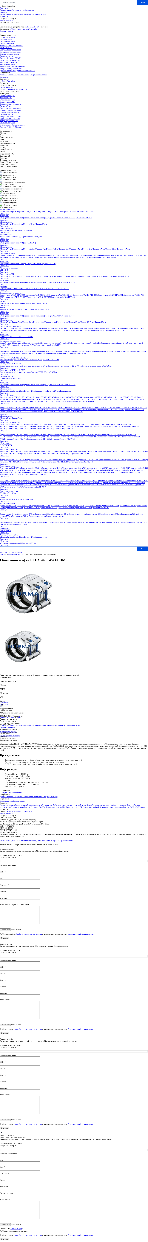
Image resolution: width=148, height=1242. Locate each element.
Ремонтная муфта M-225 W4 (47, 485)
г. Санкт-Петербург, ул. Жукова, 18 (23, 29)
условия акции (16, 1229)
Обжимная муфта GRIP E (129, 255)
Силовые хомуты (7, 56)
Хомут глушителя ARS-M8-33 (35, 451)
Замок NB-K (44, 310)
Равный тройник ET (32, 343)
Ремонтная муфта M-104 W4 (14, 483)
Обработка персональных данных (38, 841)
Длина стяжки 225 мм (14, 508)
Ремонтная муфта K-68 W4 (31, 468)
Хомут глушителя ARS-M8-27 (12, 451)
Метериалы (4, 216)
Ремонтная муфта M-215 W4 (24, 485)
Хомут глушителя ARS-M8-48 (53, 453)
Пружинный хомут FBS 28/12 (11, 435)
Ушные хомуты (6, 39)
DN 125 (42, 289)
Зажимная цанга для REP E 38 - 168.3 (14, 360)
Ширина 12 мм (29, 224)
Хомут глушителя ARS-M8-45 (131, 451)
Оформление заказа (20, 14)
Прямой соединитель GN (21, 328)
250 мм (19, 499)
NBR (7, 270)
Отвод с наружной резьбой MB (43, 351)
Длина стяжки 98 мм (24, 506)
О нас (2, 793)
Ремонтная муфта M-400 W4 (36, 487)
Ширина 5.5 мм (6, 249)
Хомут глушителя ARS (9, 62)
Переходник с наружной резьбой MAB (15, 351)
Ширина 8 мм (64, 249)
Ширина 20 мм (18, 391)
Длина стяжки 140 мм (75, 506)
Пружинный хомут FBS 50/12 (16, 439)
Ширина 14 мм (62, 322)
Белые (2, 531)
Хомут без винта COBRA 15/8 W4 (53, 401)
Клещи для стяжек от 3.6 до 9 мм (13, 366)
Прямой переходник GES (115, 330)
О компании (29, 10)
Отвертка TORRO (38, 372)
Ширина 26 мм (53, 391)
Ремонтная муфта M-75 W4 (119, 481)
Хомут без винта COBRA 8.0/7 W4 (41, 397)
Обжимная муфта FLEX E (50, 255)
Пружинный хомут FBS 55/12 (39, 439)
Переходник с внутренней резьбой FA (55, 343)
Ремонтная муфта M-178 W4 (125, 483)
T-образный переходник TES (107, 328)
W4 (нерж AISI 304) (68, 218)
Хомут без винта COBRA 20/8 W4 (93, 408)
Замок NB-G (24, 310)
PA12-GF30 (24, 337)
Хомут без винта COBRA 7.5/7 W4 (13, 397)
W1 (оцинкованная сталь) (10, 218)
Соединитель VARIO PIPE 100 (12, 295)
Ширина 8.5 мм (75, 249)
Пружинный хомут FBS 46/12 (110, 437)
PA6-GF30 (7, 337)
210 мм (14, 499)
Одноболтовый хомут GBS (10, 378)
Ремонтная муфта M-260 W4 (69, 485)
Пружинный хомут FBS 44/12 (86, 437)
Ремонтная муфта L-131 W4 (124, 470)
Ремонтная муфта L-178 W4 (68, 472)
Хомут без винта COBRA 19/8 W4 (67, 408)
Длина (2, 497)
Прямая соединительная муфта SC (15, 353)
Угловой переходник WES (30, 330)
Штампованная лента (38, 303)
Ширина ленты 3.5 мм (61, 522)
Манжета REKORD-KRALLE (91, 276)
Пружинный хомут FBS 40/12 (39, 437)
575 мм (30, 499)
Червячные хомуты (7, 37)
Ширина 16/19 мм (87, 322)
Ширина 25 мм (41, 391)
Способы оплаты (21, 725)
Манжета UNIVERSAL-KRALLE (116, 276)
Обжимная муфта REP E (90, 255)
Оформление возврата (37, 14)
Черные (8, 531)
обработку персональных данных (28, 934)
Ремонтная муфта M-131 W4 (36, 483)
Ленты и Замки (6, 48)
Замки (2, 307)
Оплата (10, 14)
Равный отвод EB (7, 343)
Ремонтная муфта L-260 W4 (14, 474)
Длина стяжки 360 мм (100, 508)
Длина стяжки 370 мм (25, 514)
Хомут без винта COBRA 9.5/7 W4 (122, 397)
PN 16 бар (12, 493)
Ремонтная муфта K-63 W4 (10, 468)
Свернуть (4, 8)
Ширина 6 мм (17, 249)
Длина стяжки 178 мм (110, 506)
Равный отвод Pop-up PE (91, 351)
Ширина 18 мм (6, 391)
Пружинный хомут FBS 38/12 (16, 437)
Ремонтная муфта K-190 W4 (80, 470)
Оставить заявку (6, 31)
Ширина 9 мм (17, 224)
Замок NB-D (15, 310)
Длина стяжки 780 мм (20, 516)
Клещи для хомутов (7, 372)
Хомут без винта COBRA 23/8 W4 (26, 410)
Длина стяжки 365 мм (8, 514)
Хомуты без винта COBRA (10, 58)
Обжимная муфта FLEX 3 (71, 255)
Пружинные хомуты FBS (10, 60)
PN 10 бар (4, 493)
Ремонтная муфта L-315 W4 (11, 481)
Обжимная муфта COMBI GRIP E (52, 257)
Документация (6, 10)
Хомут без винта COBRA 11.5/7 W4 (90, 399)
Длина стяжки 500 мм (94, 514)
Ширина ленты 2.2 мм (9, 522)
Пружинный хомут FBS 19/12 (16, 426)
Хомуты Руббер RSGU (9, 535)
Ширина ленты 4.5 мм (79, 522)
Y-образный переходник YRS (71, 330)
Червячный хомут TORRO (27, 212)
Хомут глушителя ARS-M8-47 (30, 453)
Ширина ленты (6, 222)
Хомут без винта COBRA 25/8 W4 (80, 410)
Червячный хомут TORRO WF (50, 212)
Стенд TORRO (51, 372)
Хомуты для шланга (8, 230)
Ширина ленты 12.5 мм (18, 524)
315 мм (25, 499)
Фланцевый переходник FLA (21, 345)
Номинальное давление (9, 491)
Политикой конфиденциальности (81, 934)
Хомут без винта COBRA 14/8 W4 (26, 401)
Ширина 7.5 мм (6, 224)
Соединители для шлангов (10, 50)
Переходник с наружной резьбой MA (71, 353)
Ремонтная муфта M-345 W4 (14, 487)
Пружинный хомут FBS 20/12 (39, 426)
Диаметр (3, 287)
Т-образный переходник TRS (130, 328)
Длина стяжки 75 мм (8, 506)
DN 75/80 (24, 289)
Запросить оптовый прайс (10, 717)
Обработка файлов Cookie (62, 841)
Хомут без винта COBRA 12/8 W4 (117, 399)
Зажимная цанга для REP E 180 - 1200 (44, 360)
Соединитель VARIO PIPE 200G (85, 295)
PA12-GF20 (15, 337)
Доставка (3, 14)
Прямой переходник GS (60, 328)
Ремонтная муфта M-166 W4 (103, 483)
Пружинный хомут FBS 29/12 (35, 435)
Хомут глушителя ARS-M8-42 (107, 451)
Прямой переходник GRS (41, 328)
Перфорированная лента (20, 303)
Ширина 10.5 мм (123, 249)
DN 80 (30, 289)
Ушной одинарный (20, 237)
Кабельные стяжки (7, 504)
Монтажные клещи (23, 372)
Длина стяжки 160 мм (93, 506)
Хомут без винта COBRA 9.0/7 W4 (95, 397)
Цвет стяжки (5, 529)
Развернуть (4, 702)
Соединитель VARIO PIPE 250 (15, 297)
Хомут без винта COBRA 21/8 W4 (120, 408)
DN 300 (66, 289)
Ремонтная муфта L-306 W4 (35, 474)
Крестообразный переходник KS (83, 328)
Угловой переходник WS (50, 330)
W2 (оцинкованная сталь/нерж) (32, 218)
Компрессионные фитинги (10, 52)
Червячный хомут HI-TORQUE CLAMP (78, 212)
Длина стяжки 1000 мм (55, 516)
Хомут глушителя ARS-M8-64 (131, 460)
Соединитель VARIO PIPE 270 (39, 297)
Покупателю (5, 12)
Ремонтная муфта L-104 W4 (102, 470)
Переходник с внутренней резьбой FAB (86, 343)
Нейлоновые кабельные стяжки (12, 66)
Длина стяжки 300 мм (83, 508)
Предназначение (6, 228)
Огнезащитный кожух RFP (10, 255)
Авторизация (5, 552)
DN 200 (54, 289)
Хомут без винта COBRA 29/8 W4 (42, 412)
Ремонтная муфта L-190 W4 (89, 472)
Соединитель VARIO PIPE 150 (60, 295)
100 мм (3, 499)
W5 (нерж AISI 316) (84, 218)
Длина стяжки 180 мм (127, 506)
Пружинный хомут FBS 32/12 (82, 435)
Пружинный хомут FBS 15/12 (58, 424)
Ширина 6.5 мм (29, 249)
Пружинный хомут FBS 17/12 (105, 424)
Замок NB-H (34, 310)
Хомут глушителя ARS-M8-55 (84, 460)
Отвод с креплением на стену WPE (43, 353)
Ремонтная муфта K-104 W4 (96, 468)
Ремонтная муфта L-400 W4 (55, 481)
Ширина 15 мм (18, 537)
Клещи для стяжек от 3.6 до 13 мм (39, 366)
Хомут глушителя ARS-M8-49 (77, 453)
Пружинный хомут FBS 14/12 (35, 424)
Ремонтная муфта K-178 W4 (58, 470)
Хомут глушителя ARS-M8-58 (107, 460)
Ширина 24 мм (29, 391)
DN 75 (17, 289)
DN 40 (2, 289)
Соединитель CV (20, 276)
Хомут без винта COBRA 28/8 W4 (16, 412)
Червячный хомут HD (8, 212)
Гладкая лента (5, 303)
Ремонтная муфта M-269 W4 (91, 485)
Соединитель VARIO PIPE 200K (111, 295)
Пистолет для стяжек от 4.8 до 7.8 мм (96, 366)
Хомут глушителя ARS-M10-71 (30, 462)
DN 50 (7, 289)
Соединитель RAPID (49, 276)
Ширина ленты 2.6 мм (44, 522)
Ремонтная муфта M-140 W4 (58, 483)
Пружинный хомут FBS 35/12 (105, 435)
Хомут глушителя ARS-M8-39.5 (83, 451)
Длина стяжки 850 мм (37, 516)
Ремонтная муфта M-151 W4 (81, 483)
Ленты (2, 301)
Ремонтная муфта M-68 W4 (97, 481)
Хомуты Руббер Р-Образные (11, 69)
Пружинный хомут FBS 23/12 (110, 426)
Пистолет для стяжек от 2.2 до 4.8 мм (67, 366)
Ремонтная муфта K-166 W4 (36, 470)
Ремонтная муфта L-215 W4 (111, 472)
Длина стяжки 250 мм (48, 508)
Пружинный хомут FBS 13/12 (11, 424)
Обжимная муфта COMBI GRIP (26, 257)
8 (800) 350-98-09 (6, 21)
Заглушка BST (5, 328)
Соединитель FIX (7, 276)
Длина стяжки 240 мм (31, 508)
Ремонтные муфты (7, 64)
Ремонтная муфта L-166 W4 (46, 472)
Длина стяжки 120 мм (41, 506)
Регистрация (17, 552)
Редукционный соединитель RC (114, 351)
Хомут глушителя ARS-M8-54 (60, 460)
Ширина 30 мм (65, 391)
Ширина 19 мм (100, 322)
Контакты (4, 16)
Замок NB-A (5, 310)
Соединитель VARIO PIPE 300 (63, 297)
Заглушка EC (19, 343)
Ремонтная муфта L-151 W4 (24, 472)
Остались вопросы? (7, 727)
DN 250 (60, 289)
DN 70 (12, 289)
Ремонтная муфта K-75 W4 (52, 468)
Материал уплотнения (9, 268)
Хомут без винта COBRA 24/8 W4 (53, 410)
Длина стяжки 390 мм (43, 514)
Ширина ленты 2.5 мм (26, 522)
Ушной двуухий (6, 237)
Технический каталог (8, 732)
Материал (4, 541)
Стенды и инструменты (9, 54)
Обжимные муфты (7, 41)
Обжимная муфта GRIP (109, 255)
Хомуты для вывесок (24, 230)
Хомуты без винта (7, 395)
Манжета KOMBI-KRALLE (68, 276)
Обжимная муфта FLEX (30, 255)
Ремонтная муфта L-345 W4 (33, 481)
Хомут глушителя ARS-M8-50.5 (12, 460)
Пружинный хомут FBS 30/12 (58, 435)
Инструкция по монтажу (10, 736)
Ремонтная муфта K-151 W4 (14, 470)
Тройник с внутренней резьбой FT (46, 345)
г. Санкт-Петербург (7, 81)
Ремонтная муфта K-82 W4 (74, 468)
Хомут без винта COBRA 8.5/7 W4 (68, 397)
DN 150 (48, 289)
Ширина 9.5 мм (98, 249)
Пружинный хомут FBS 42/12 (63, 437)
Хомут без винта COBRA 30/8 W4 (69, 412)
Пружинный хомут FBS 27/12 (63, 428)
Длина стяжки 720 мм (129, 514)
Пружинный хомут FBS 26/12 (39, 428)
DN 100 (36, 289)
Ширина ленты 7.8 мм (132, 522)
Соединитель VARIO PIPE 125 (36, 295)
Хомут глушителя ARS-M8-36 (59, 451)
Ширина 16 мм (41, 224)
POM (31, 337)
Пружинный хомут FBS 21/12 (63, 426)
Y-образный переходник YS (94, 330)
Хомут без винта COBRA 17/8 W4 (13, 408)
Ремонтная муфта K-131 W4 (118, 468)
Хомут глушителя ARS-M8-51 (37, 460)
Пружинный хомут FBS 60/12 (63, 439)
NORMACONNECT (33, 27)
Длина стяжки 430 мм (60, 514)
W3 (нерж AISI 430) (52, 218)
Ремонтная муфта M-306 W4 (114, 485)
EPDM (2, 270)
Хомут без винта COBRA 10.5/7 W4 (34, 399)
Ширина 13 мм (50, 322)
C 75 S (2, 445)
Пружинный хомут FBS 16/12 (82, 424)
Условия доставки (7, 725)
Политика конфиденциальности (12, 841)
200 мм (8, 499)
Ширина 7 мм (40, 249)
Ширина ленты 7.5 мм (114, 522)
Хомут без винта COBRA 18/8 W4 (40, 408)
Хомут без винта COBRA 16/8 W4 (80, 401)
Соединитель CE (34, 276)
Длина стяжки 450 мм (77, 514)
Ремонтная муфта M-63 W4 (76, 481)
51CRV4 (8, 445)
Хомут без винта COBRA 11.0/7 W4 (62, 399)
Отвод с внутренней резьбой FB (114, 343)
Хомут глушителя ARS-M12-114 (55, 462)
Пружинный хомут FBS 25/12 (16, 428)
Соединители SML (7, 43)
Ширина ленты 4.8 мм (96, 522)
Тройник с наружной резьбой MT (68, 351)
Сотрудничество (18, 10)
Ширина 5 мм (5, 322)
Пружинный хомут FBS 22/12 (86, 426)
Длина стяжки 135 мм (58, 506)
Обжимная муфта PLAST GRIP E (103, 257)
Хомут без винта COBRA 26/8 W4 (107, 410)
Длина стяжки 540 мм (112, 514)
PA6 (1, 337)
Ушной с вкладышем (36, 237)
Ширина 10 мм (111, 249)
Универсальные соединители (11, 46)
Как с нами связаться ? (71, 725)
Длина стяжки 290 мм (65, 508)
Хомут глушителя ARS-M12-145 (80, 462)
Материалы (4, 241)
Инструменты (14, 358)
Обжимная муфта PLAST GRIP (77, 257)
